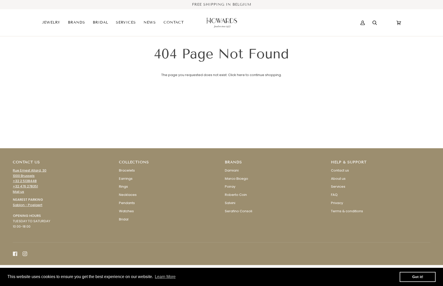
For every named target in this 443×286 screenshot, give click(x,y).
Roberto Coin (236, 194)
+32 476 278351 (25, 186)
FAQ (334, 194)
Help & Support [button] (349, 162)
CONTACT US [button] (26, 162)
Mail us (18, 191)
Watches (126, 211)
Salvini (230, 202)
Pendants (127, 202)
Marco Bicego (236, 178)
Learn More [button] (165, 276)
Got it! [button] (417, 277)
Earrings (126, 178)
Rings (123, 186)
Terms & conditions (347, 211)
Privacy (337, 202)
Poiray (230, 186)
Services (338, 186)
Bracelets (127, 170)
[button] (53, 22)
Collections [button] (134, 162)
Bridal (123, 219)
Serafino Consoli (238, 211)
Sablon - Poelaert (27, 205)
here (241, 74)
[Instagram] (25, 253)
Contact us (340, 170)
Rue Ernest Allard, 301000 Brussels (29, 173)
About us (338, 178)
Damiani (232, 170)
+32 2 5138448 (25, 180)
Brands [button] (233, 162)
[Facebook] (15, 253)
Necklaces (128, 194)
